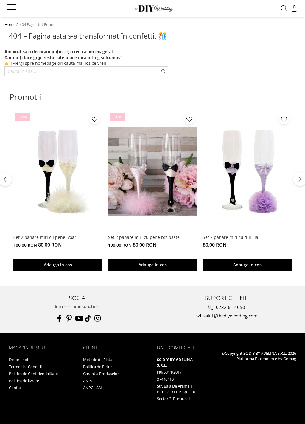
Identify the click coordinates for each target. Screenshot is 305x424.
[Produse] (12, 8)
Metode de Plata (97, 359)
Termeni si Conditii (25, 366)
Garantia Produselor (101, 373)
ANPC (88, 380)
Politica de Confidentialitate (33, 373)
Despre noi (18, 359)
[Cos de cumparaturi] (294, 8)
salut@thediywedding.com (230, 316)
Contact (16, 387)
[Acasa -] (152, 9)
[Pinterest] (69, 318)
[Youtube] (78, 318)
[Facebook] (59, 318)
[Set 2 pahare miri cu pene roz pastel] (152, 171)
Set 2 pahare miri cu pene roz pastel (144, 237)
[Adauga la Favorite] (94, 119)
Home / (11, 24)
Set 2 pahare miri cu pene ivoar (44, 237)
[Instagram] (97, 318)
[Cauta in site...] (284, 8)
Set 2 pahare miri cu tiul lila (230, 237)
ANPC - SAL (93, 387)
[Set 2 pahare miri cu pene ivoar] (57, 171)
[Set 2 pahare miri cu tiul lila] (247, 171)
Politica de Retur (97, 366)
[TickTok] (88, 318)
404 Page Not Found (38, 24)
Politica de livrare (24, 380)
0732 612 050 (230, 307)
